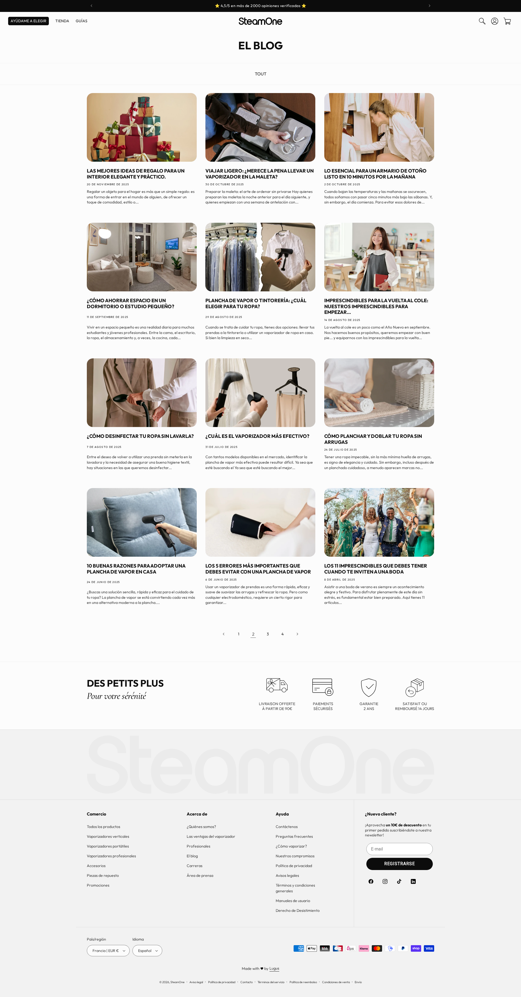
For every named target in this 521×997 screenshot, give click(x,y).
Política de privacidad (294, 865)
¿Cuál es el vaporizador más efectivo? (257, 436)
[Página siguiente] (297, 634)
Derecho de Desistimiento (298, 910)
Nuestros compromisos (295, 855)
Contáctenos (287, 826)
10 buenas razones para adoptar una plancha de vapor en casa (136, 569)
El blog (192, 855)
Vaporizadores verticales (108, 836)
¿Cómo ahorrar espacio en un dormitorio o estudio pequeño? (130, 303)
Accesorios (96, 865)
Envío (358, 982)
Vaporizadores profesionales (111, 855)
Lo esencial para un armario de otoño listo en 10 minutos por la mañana (375, 174)
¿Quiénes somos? (201, 826)
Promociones (98, 885)
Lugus (274, 968)
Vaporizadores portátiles (108, 846)
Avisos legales (287, 875)
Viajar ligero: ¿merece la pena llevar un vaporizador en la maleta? (259, 174)
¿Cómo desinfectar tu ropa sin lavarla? (140, 436)
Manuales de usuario (293, 900)
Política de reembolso (303, 982)
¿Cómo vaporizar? (291, 846)
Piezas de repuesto (103, 875)
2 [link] (253, 634)
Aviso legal (196, 982)
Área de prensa (200, 875)
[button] (482, 21)
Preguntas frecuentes (294, 836)
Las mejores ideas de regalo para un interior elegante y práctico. (136, 174)
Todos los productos (103, 826)
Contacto (246, 982)
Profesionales (198, 846)
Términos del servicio (271, 982)
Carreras (194, 865)
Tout (260, 74)
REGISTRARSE (399, 863)
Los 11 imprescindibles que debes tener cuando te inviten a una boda (375, 569)
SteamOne (177, 982)
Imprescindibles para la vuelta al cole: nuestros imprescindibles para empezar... (376, 306)
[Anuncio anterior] (91, 6)
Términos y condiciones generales (295, 888)
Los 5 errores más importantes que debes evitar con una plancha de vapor (258, 569)
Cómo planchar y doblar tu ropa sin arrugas (373, 439)
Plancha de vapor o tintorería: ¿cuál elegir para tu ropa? (255, 303)
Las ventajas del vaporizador (211, 836)
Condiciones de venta (336, 982)
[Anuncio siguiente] (430, 6)
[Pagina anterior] (224, 634)
